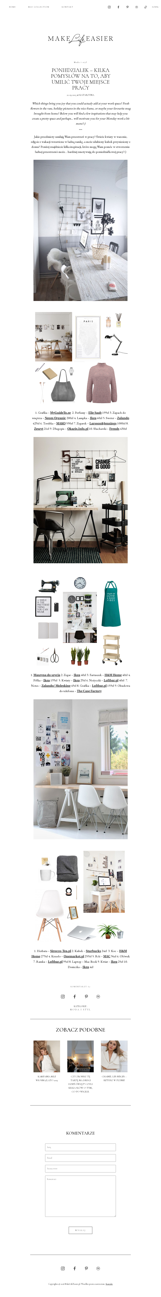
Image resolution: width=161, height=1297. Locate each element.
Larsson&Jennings (103, 423)
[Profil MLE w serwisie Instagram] (109, 7)
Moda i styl (80, 62)
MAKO (61, 423)
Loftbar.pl (111, 680)
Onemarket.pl (74, 956)
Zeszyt (38, 429)
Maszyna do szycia (46, 675)
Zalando (123, 418)
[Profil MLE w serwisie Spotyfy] (136, 7)
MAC (106, 956)
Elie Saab (95, 413)
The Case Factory (89, 691)
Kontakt (109, 1284)
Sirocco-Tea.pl (60, 951)
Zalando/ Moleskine (56, 685)
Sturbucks (93, 951)
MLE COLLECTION (38, 7)
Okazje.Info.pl (77, 429)
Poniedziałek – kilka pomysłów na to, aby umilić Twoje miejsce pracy (80, 79)
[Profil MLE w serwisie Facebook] (118, 7)
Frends (114, 429)
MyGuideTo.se (60, 413)
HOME (12, 7)
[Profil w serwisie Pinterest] (127, 7)
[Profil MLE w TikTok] (145, 7)
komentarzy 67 (81, 986)
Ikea (93, 418)
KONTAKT (67, 7)
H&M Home (113, 675)
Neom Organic (55, 418)
